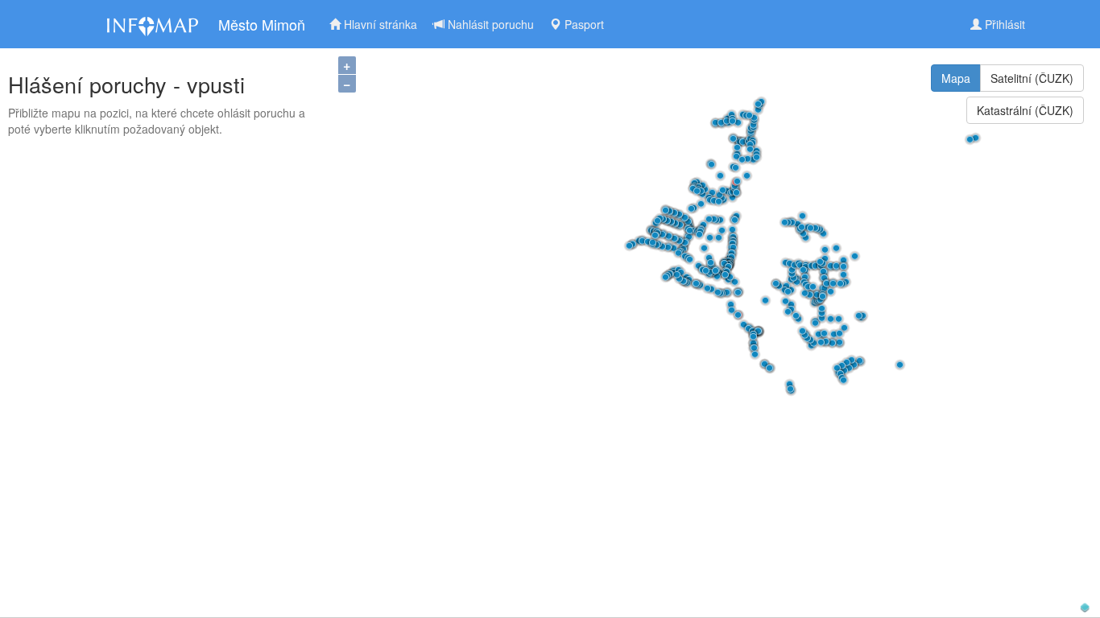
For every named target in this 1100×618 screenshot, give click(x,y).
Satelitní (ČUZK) (1031, 78)
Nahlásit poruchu (489, 24)
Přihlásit (1003, 24)
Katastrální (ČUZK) (1025, 110)
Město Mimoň (261, 24)
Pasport (582, 24)
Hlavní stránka (379, 24)
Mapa (955, 78)
